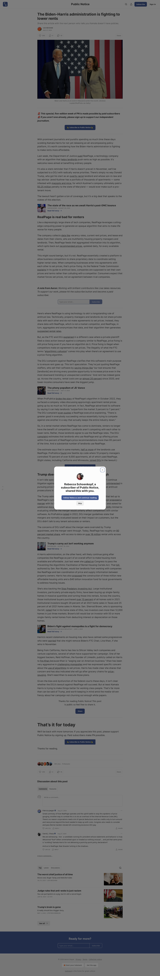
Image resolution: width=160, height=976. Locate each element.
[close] (102, 470)
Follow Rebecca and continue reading (80, 497)
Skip (80, 503)
